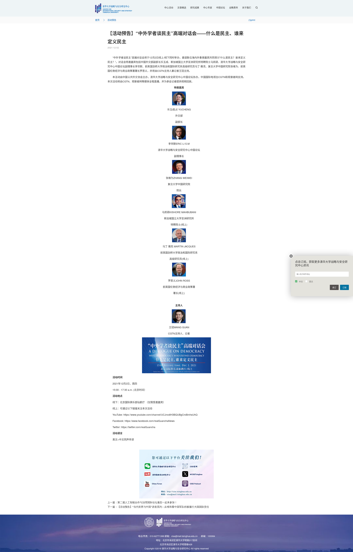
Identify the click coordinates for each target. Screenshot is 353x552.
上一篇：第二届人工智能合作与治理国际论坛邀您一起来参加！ (142, 502)
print (253, 20)
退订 (334, 287)
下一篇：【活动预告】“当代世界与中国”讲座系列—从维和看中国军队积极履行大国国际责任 (158, 506)
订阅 (344, 287)
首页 (97, 20)
